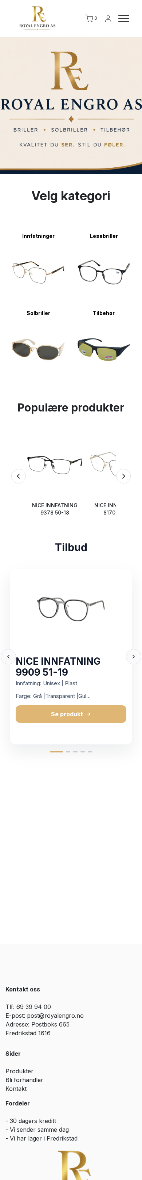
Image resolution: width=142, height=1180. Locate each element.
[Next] (123, 476)
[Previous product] (8, 656)
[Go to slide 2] (68, 751)
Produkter (19, 1071)
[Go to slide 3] (75, 751)
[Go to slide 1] (56, 751)
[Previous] (18, 476)
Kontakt (16, 1088)
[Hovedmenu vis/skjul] (121, 18)
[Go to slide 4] (82, 751)
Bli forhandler (24, 1080)
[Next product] (133, 656)
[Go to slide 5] (90, 751)
